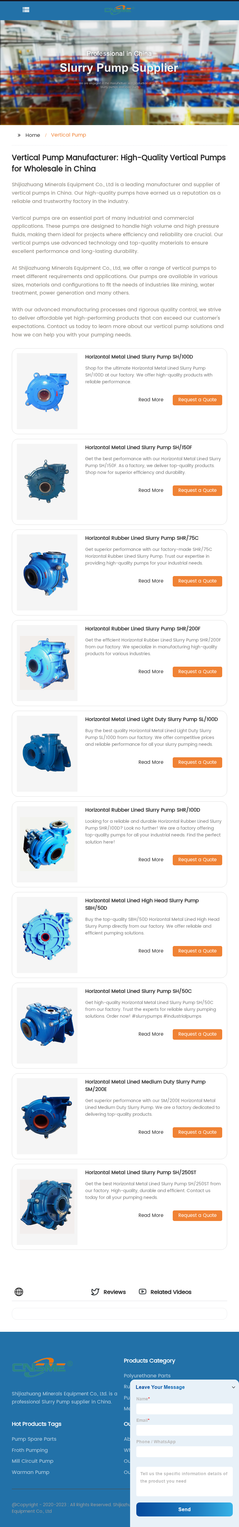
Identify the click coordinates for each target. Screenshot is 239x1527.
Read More (150, 400)
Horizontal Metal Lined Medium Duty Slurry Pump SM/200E (145, 1085)
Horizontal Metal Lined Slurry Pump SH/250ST (140, 1173)
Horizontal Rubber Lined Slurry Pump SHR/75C (142, 538)
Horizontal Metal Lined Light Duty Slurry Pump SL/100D (151, 719)
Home (33, 135)
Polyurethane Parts (147, 1376)
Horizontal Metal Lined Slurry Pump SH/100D (139, 357)
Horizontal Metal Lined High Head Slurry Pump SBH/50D (142, 904)
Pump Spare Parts (34, 1439)
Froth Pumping (30, 1450)
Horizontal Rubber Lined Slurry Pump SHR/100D (142, 810)
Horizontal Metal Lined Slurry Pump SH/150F (138, 448)
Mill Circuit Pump (33, 1461)
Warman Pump (30, 1472)
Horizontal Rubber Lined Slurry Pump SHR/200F (142, 629)
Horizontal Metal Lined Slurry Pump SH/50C (138, 991)
